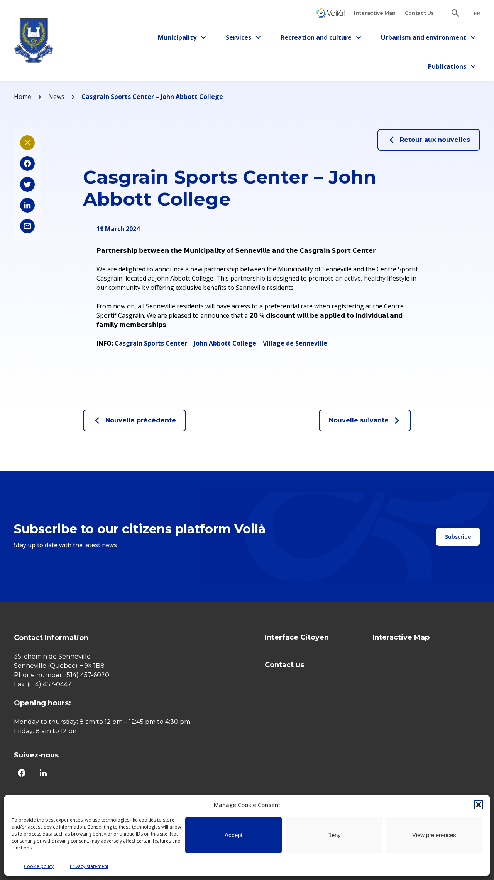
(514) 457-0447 (49, 684)
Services (245, 38)
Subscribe (458, 536)
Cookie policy (39, 866)
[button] (478, 805)
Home (22, 97)
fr (477, 13)
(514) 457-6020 (87, 675)
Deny (334, 835)
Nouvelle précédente (140, 420)
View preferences (434, 835)
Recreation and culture (316, 38)
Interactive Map (375, 13)
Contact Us (419, 13)
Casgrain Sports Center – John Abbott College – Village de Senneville (221, 343)
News (56, 97)
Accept (233, 835)
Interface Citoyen (330, 13)
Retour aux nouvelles (435, 139)
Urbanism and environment (423, 38)
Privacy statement (89, 866)
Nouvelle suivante (359, 420)
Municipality (180, 38)
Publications (450, 67)
